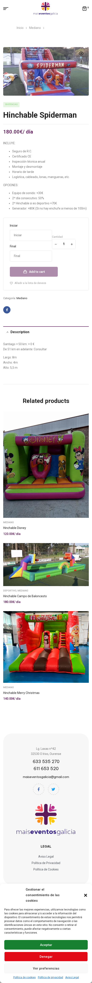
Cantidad (57, 236)
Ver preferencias (46, 968)
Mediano (21, 298)
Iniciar (14, 225)
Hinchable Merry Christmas (21, 693)
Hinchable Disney (14, 528)
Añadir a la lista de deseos (30, 283)
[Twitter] (53, 789)
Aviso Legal (72, 977)
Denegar (46, 957)
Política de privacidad (50, 977)
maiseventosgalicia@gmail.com (46, 777)
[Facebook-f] (38, 789)
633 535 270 (46, 761)
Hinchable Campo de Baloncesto (25, 596)
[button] (85, 895)
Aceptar (46, 945)
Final (13, 246)
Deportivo (9, 590)
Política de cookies (24, 977)
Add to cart (37, 271)
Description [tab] (19, 332)
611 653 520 (46, 768)
